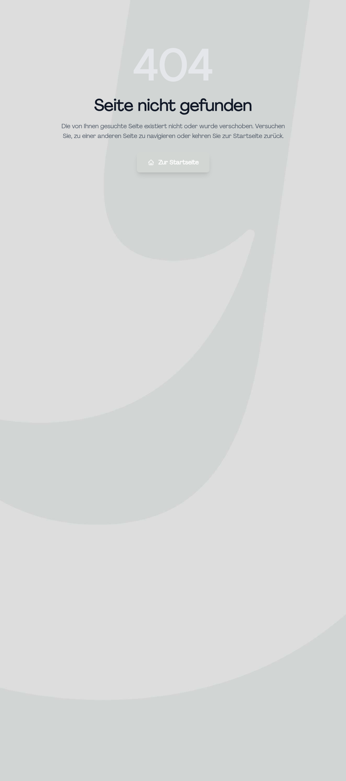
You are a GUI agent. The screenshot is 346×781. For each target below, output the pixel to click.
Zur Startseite (178, 162)
